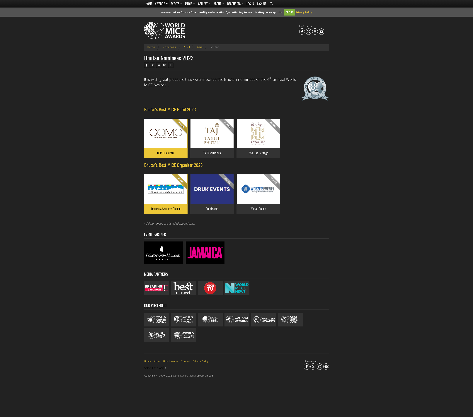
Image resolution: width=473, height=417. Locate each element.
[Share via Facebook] (146, 65)
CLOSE (289, 12)
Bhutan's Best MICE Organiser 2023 (173, 164)
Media (189, 3)
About (218, 3)
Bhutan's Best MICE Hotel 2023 (170, 109)
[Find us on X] (308, 31)
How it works (170, 361)
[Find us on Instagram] (315, 31)
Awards (160, 3)
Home (149, 3)
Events (175, 3)
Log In (250, 3)
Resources (234, 3)
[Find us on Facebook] (302, 31)
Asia (200, 47)
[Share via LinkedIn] (158, 65)
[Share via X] (152, 65)
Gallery (203, 3)
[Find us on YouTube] (321, 31)
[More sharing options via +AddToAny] (170, 65)
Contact (185, 361)
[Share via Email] (164, 65)
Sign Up (261, 3)
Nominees (169, 47)
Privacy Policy (304, 12)
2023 (186, 47)
